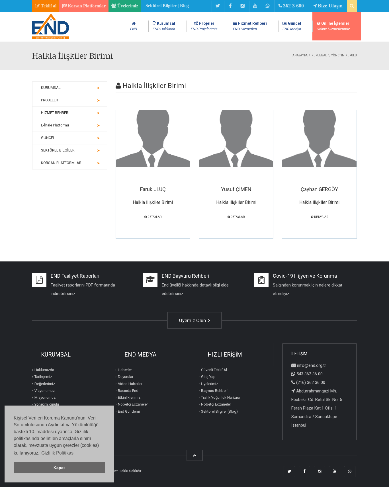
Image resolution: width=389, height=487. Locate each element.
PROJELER (49, 100)
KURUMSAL (51, 87)
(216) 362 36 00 (310, 382)
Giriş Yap (208, 377)
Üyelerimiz (127, 5)
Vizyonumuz (44, 390)
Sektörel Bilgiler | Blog (167, 5)
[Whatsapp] (267, 6)
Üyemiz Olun (193, 320)
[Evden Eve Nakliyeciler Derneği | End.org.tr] (50, 38)
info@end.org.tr (311, 365)
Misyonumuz (45, 397)
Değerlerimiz (44, 383)
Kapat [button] (59, 467)
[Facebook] (230, 6)
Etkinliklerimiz (129, 397)
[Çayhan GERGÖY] (319, 138)
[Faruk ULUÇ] (153, 138)
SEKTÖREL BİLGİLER (58, 150)
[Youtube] (255, 6)
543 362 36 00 (309, 373)
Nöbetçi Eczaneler (133, 404)
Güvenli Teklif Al (214, 370)
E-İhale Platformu (55, 125)
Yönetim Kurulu (46, 404)
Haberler (125, 370)
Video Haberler (130, 383)
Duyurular (125, 377)
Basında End (128, 390)
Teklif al (48, 5)
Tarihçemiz (43, 377)
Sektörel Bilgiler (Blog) (219, 411)
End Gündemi (129, 411)
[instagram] (242, 6)
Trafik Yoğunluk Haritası (220, 397)
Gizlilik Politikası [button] (58, 453)
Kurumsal (319, 55)
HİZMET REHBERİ (55, 113)
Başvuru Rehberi (214, 390)
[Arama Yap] (352, 6)
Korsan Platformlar (86, 5)
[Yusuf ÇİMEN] (236, 138)
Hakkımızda (44, 370)
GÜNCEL (48, 138)
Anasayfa (300, 55)
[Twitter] (217, 6)
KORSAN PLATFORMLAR (61, 163)
